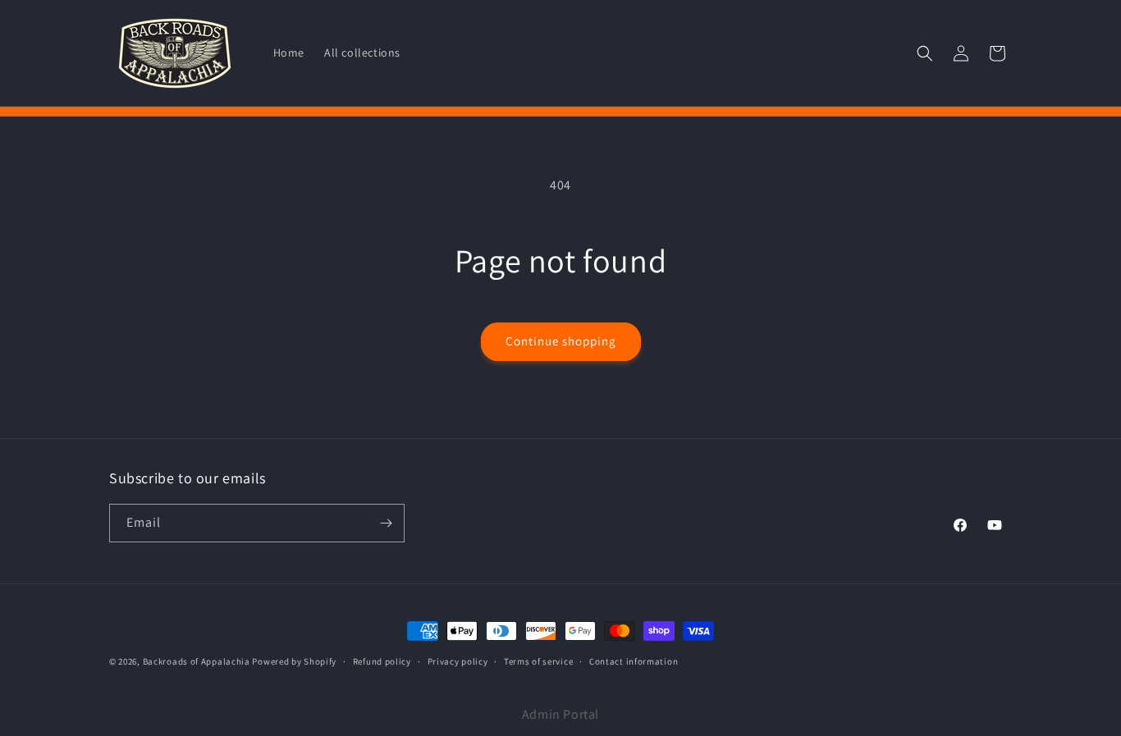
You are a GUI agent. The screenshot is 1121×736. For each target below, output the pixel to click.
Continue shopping (561, 341)
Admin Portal (560, 714)
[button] (925, 53)
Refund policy (382, 661)
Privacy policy (458, 661)
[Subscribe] (386, 523)
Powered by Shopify (294, 661)
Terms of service (538, 661)
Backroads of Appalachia (198, 661)
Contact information (633, 661)
